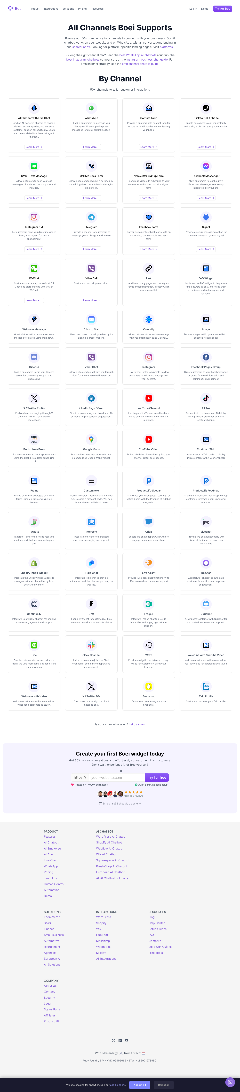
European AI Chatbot (110, 872)
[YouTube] (126, 1040)
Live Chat (50, 860)
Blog (152, 917)
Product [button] (35, 8)
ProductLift (51, 1021)
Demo (204, 8)
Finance (49, 929)
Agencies (50, 952)
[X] (113, 1040)
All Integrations (106, 958)
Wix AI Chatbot (106, 854)
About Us (50, 985)
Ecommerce (52, 917)
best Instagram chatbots (82, 59)
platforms (166, 47)
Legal (47, 1003)
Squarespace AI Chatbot (112, 860)
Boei (18, 8)
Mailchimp (103, 941)
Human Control (54, 884)
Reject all (163, 1084)
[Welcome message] (230, 1082)
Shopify (101, 923)
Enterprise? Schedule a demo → (122, 803)
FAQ (151, 934)
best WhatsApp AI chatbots (137, 55)
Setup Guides (158, 929)
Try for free (222, 8)
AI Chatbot (51, 842)
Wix (98, 929)
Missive (101, 952)
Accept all (140, 1084)
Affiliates (50, 1015)
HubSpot (102, 934)
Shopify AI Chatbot (109, 842)
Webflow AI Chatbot (109, 848)
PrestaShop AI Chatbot (111, 866)
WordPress (103, 917)
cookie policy (117, 1084)
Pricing (82, 8)
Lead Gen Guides (160, 946)
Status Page (52, 1009)
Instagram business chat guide (147, 59)
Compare (155, 941)
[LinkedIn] (120, 1040)
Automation (51, 890)
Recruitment (52, 946)
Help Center (157, 923)
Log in (193, 8)
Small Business (54, 934)
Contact (49, 991)
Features (50, 836)
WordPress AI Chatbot (111, 836)
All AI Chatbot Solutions (112, 878)
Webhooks (103, 946)
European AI (52, 958)
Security (49, 997)
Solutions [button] (68, 8)
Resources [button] (97, 8)
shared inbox (81, 47)
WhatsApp (51, 866)
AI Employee (52, 848)
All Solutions (52, 964)
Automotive (51, 941)
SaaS (47, 923)
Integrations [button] (51, 8)
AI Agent (50, 854)
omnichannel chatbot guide (140, 63)
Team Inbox (52, 878)
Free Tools (156, 952)
